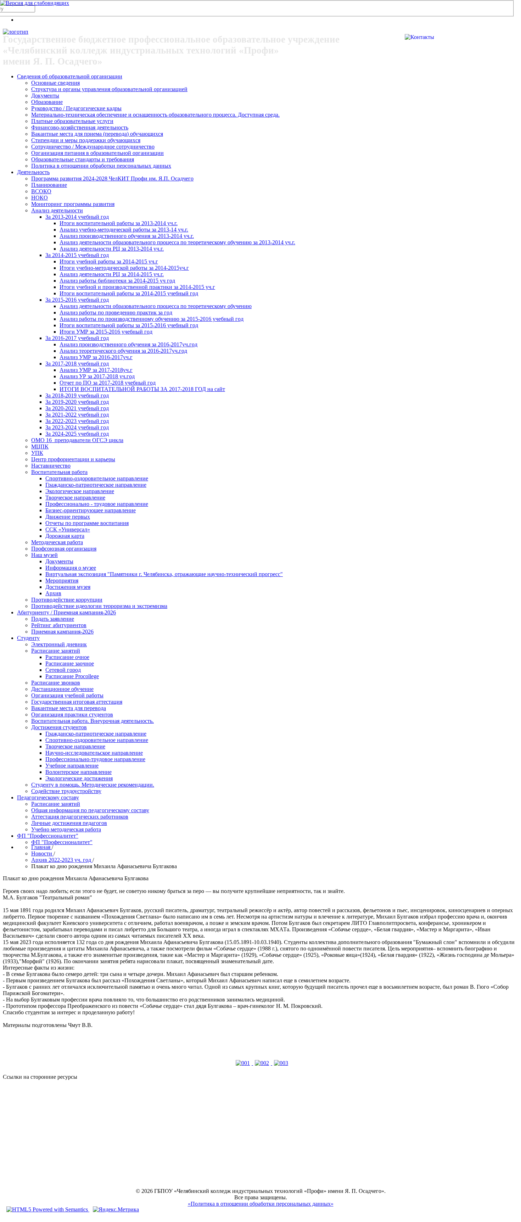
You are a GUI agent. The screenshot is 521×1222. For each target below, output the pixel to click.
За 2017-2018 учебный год (77, 364)
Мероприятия (61, 580)
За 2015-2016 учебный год (77, 300)
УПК (37, 453)
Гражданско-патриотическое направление (95, 485)
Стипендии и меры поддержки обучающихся (85, 140)
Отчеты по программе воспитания (87, 523)
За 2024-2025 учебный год (77, 434)
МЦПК (40, 446)
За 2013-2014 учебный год (77, 217)
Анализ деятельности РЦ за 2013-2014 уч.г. (112, 249)
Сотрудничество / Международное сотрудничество (93, 147)
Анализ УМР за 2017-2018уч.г (96, 370)
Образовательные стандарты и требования (82, 159)
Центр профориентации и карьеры (73, 459)
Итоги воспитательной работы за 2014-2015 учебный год (129, 293)
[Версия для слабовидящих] (34, 3)
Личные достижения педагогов (69, 823)
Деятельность (33, 172)
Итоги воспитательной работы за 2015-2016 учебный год (129, 325)
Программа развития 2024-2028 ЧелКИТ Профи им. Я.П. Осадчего (112, 178)
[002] (262, 1063)
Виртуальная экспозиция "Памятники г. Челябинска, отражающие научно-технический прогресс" (164, 574)
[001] (243, 1063)
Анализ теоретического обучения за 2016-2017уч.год (123, 351)
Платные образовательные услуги (72, 121)
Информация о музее (70, 568)
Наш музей (44, 555)
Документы (45, 96)
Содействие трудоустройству (66, 791)
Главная (41, 847)
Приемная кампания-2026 (62, 632)
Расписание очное (67, 657)
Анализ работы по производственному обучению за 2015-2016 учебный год (151, 319)
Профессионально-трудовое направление (95, 759)
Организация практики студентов (72, 715)
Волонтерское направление (78, 772)
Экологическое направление (79, 491)
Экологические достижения (79, 778)
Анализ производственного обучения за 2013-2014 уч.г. (127, 236)
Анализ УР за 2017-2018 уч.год (97, 376)
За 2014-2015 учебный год (77, 255)
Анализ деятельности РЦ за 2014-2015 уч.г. (112, 274)
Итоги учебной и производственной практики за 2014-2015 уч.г (137, 287)
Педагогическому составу (48, 797)
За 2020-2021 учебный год (77, 408)
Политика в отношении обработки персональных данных (101, 166)
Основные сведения (55, 83)
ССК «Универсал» (67, 529)
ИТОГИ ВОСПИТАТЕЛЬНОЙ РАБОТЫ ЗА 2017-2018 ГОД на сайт (142, 389)
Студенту (28, 638)
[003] (281, 1063)
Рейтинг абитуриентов (58, 625)
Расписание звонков (55, 683)
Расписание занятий (55, 651)
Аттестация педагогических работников (79, 817)
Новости (42, 853)
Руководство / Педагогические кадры (76, 108)
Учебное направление (72, 766)
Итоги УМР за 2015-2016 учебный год (106, 332)
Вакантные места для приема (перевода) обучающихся (97, 134)
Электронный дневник (59, 644)
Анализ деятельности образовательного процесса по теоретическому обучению (156, 306)
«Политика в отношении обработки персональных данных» (261, 1204)
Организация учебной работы (67, 695)
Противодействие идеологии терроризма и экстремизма (99, 606)
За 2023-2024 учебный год (77, 427)
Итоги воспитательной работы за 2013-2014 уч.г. (119, 223)
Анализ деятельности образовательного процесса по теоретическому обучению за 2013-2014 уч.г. (177, 242)
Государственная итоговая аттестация (76, 702)
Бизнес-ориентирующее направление (90, 510)
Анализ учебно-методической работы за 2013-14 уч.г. (124, 230)
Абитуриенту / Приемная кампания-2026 (66, 612)
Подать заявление (52, 619)
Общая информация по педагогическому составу (90, 810)
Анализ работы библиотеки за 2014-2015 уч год (117, 281)
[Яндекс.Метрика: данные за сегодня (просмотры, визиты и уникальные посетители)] (116, 1209)
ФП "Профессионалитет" (47, 836)
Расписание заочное (69, 663)
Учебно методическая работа (66, 829)
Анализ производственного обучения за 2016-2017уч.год (128, 344)
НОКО (39, 198)
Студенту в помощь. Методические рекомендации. (92, 785)
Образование (47, 102)
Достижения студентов (59, 727)
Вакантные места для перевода (68, 708)
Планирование (49, 185)
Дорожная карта (64, 536)
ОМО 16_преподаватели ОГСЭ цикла (77, 440)
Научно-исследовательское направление (94, 753)
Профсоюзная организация (63, 549)
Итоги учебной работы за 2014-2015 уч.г (109, 261)
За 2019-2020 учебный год (77, 402)
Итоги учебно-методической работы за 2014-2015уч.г (124, 268)
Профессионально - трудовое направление (96, 504)
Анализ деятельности (57, 210)
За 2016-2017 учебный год (77, 338)
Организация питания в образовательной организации (97, 153)
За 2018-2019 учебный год (77, 395)
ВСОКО (41, 191)
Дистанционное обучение (62, 689)
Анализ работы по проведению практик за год (116, 312)
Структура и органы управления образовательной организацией (109, 89)
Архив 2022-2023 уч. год (62, 860)
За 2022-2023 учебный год (77, 421)
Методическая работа (57, 542)
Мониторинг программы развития (72, 204)
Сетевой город (63, 670)
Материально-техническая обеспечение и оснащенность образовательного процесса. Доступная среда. (155, 115)
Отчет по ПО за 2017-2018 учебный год (108, 383)
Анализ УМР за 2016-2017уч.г (96, 357)
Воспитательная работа (59, 472)
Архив (53, 593)
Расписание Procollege (72, 676)
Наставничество (51, 466)
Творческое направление (75, 498)
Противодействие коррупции (66, 600)
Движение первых (67, 517)
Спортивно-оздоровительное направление (96, 478)
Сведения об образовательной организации (69, 76)
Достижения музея (67, 587)
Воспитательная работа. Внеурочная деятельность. (92, 721)
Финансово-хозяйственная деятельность (79, 127)
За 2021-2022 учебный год (77, 415)
